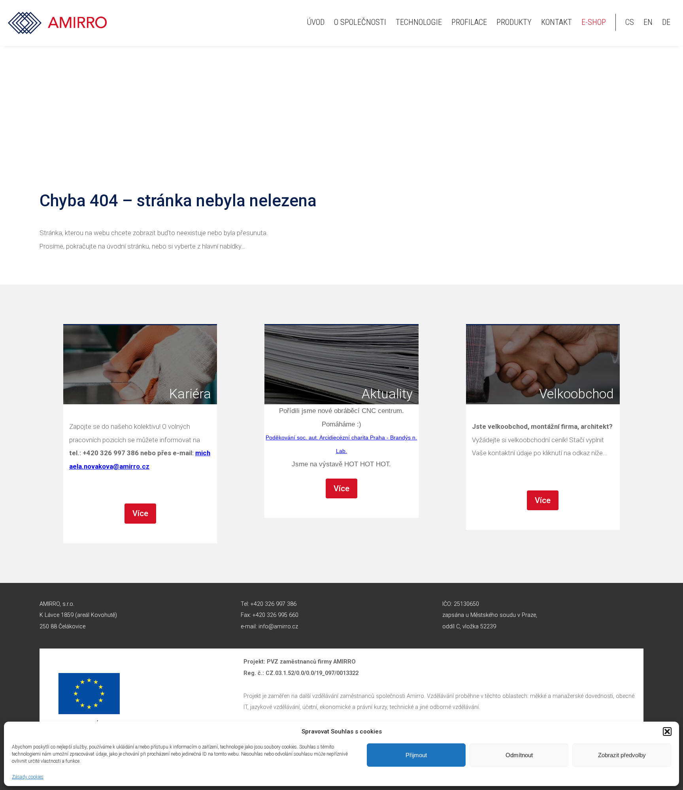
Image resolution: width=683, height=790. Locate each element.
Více (140, 513)
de (666, 22)
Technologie (419, 22)
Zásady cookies (27, 777)
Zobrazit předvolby (622, 755)
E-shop (593, 22)
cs (629, 22)
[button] (667, 731)
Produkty (514, 22)
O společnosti (360, 22)
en (648, 22)
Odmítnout (519, 755)
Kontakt (556, 22)
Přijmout (416, 755)
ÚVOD (316, 22)
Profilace (469, 22)
